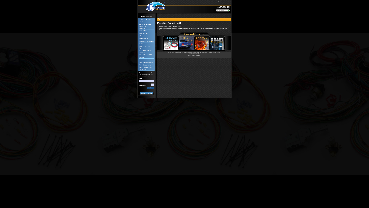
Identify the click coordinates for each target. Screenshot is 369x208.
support (221, 1)
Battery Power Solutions (143, 27)
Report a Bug (196, 53)
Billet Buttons (143, 30)
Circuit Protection (144, 36)
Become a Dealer (146, 93)
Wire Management (145, 65)
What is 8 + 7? (142, 85)
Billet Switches (143, 33)
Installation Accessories (146, 41)
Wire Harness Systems (146, 62)
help (224, 1)
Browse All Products (146, 16)
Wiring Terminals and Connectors (145, 68)
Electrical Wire (143, 38)
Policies (191, 53)
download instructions (213, 1)
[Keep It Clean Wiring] (159, 19)
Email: (140, 78)
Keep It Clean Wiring (176, 52)
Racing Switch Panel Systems (145, 51)
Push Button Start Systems (144, 47)
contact (228, 1)
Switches (142, 57)
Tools (141, 60)
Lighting (141, 43)
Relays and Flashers (145, 54)
